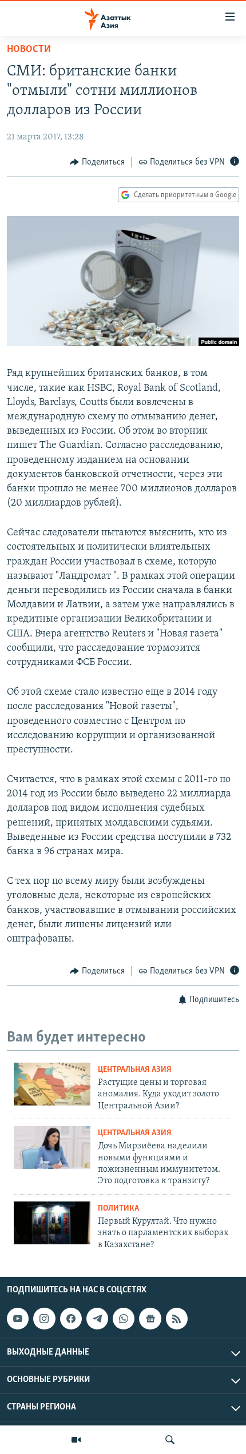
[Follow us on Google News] (150, 1318)
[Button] (97, 162)
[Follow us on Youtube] (18, 1318)
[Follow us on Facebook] (71, 1318)
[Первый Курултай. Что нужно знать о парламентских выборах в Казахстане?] (52, 1222)
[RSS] (177, 1318)
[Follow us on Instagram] (44, 1318)
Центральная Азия (135, 1070)
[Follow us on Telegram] (97, 1318)
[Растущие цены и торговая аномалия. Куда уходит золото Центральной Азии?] (52, 1084)
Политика (118, 1208)
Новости (29, 50)
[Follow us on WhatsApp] (123, 1318)
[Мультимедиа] (76, 1439)
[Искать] (170, 1439)
